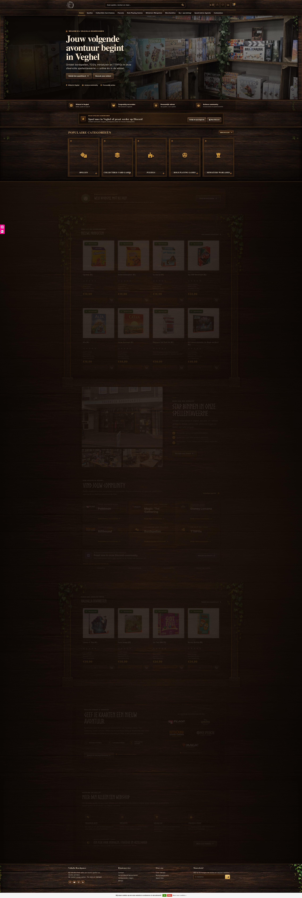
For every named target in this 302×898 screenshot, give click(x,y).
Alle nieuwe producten (210, 232)
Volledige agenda (209, 491)
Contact (121, 872)
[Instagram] (78, 882)
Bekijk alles (224, 132)
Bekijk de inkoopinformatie (97, 753)
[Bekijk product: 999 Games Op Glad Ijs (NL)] (168, 269)
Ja (164, 895)
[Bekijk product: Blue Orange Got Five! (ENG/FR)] (168, 636)
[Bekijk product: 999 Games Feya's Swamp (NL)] (133, 636)
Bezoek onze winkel (103, 76)
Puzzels (121, 13)
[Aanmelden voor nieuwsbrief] (227, 877)
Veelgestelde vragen (125, 878)
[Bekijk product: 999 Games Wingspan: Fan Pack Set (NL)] (168, 336)
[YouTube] (74, 882)
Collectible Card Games (105, 13)
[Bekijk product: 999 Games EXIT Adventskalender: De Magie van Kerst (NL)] (203, 336)
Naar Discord (215, 120)
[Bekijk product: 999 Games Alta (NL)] (98, 336)
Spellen (90, 13)
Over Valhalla (160, 872)
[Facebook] (70, 882)
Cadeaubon (218, 13)
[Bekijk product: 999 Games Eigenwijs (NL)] (98, 269)
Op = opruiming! (185, 13)
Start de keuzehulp (206, 196)
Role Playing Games (135, 13)
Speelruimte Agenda (203, 13)
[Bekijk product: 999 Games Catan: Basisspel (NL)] (133, 336)
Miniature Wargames (154, 13)
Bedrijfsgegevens (162, 875)
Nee (169, 895)
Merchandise (170, 13)
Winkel (120, 881)
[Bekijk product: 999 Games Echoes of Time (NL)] (98, 636)
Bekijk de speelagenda (196, 120)
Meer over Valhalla (204, 841)
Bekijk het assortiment (77, 76)
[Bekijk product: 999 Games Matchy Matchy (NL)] (203, 636)
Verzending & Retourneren (128, 875)
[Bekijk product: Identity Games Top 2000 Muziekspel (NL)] (203, 269)
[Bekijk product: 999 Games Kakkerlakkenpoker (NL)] (133, 269)
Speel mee (160, 878)
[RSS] (83, 882)
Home (81, 13)
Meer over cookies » (179, 895)
